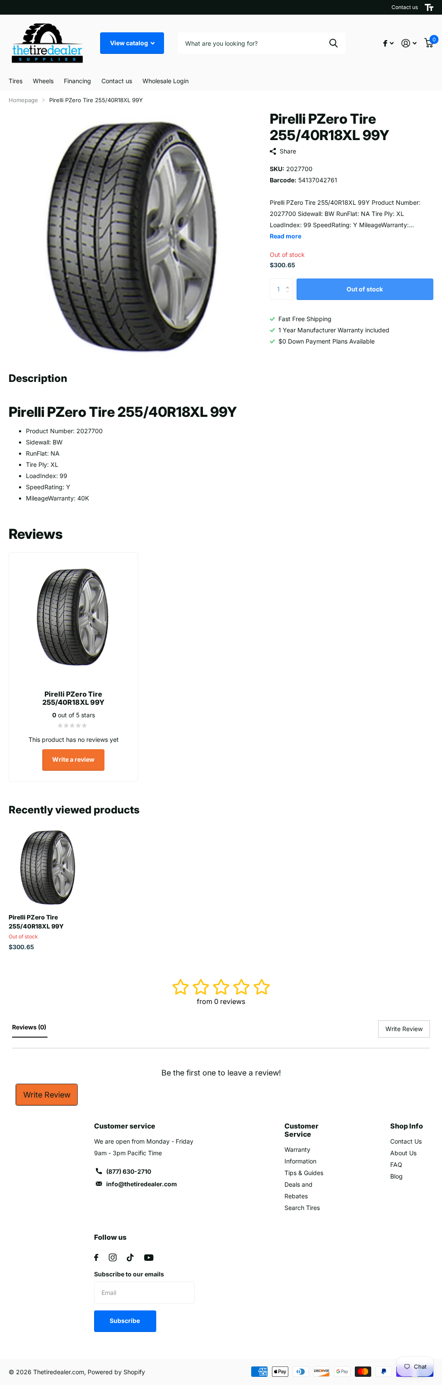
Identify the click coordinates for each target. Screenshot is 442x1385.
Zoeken (333, 43)
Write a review (73, 759)
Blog (396, 1176)
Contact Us (406, 1141)
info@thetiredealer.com (141, 1184)
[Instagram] (113, 1257)
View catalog (129, 43)
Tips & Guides (303, 1172)
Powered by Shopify (116, 1372)
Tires (15, 80)
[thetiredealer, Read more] (388, 43)
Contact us (404, 7)
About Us (403, 1153)
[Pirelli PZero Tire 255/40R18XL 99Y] (48, 867)
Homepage (23, 100)
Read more (285, 236)
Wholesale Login (165, 80)
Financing (77, 80)
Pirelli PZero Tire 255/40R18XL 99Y (36, 921)
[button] (289, 281)
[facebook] (96, 1257)
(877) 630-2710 (128, 1171)
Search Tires (302, 1207)
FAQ (396, 1164)
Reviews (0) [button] (29, 1027)
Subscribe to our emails (129, 1274)
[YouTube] (148, 1257)
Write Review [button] (404, 1028)
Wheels (43, 80)
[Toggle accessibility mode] (429, 7)
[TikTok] (130, 1257)
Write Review (46, 1094)
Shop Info (406, 1126)
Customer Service (301, 1130)
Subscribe (125, 1320)
